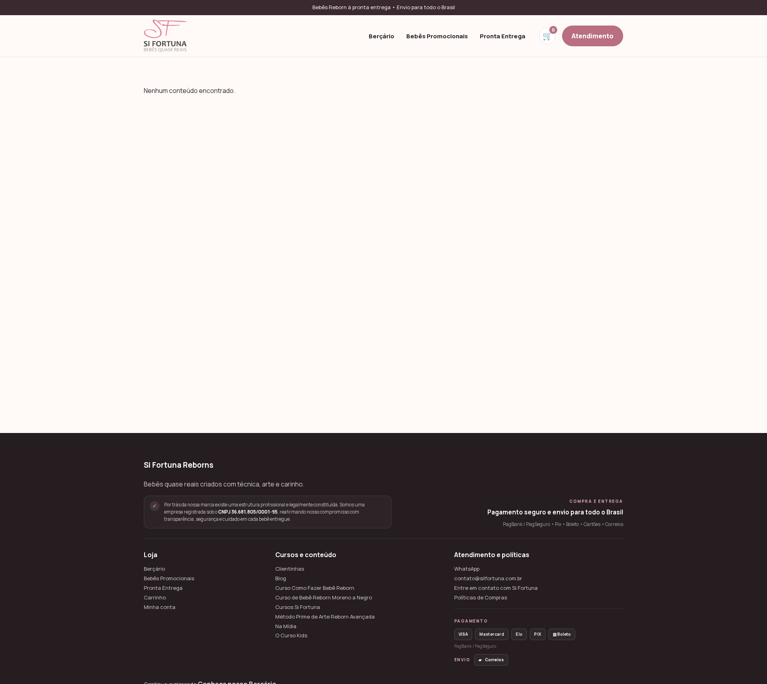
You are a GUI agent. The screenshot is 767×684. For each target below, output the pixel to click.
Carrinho (155, 597)
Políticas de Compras (480, 597)
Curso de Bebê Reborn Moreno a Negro (323, 597)
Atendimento (593, 35)
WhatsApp (466, 568)
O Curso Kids (291, 635)
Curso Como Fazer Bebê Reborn (314, 588)
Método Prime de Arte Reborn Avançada (325, 616)
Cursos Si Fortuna (297, 607)
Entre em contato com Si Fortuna (496, 588)
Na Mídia (285, 626)
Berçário (381, 36)
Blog (280, 578)
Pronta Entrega (502, 36)
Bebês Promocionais (437, 36)
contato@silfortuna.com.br (488, 578)
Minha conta (159, 607)
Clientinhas (289, 568)
